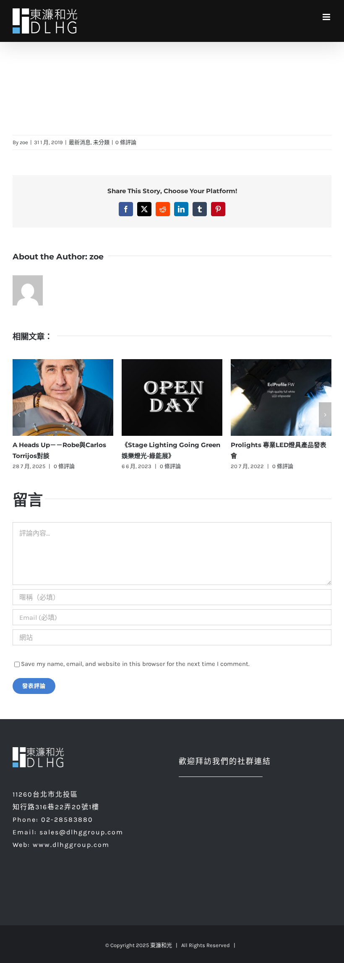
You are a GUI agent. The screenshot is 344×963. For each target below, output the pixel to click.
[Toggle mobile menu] (327, 17)
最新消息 (80, 142)
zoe (24, 142)
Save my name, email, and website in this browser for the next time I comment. (135, 664)
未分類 (101, 142)
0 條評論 (125, 142)
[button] (19, 414)
